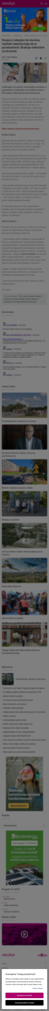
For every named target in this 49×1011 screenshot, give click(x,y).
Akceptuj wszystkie (24, 995)
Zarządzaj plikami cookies (24, 1003)
